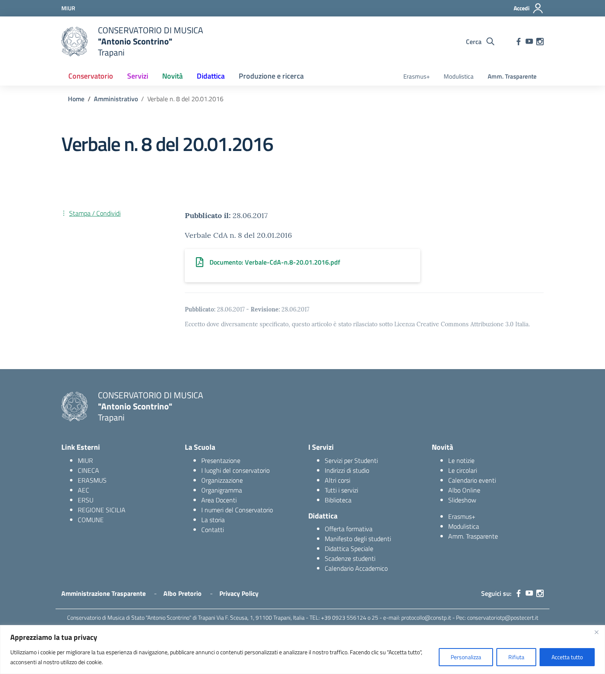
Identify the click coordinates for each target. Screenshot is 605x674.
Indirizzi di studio (347, 470)
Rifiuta (516, 657)
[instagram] (540, 41)
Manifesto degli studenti (358, 539)
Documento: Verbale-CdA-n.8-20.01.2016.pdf (274, 262)
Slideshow (462, 500)
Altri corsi (337, 480)
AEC (83, 490)
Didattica (211, 75)
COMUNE (91, 520)
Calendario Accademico (356, 568)
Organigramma (221, 490)
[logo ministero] (74, 41)
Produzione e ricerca (271, 75)
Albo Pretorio (182, 593)
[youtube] (529, 41)
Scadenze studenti (350, 558)
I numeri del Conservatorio (237, 510)
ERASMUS (92, 480)
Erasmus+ (416, 76)
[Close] (596, 632)
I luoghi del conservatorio (235, 470)
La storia (213, 520)
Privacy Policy (238, 593)
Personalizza (466, 657)
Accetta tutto (567, 657)
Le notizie (461, 460)
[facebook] (518, 41)
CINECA (88, 470)
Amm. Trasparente (512, 76)
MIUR (85, 460)
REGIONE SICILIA (102, 510)
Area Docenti (219, 500)
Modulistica (459, 76)
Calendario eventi (472, 480)
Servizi (137, 75)
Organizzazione (222, 480)
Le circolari (462, 470)
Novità (172, 75)
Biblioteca (338, 500)
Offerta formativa (348, 529)
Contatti (212, 530)
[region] (302, 649)
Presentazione (220, 460)
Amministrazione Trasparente (103, 593)
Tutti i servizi (341, 490)
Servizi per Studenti (351, 460)
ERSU (85, 500)
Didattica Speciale (349, 548)
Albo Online (464, 490)
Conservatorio (90, 75)
